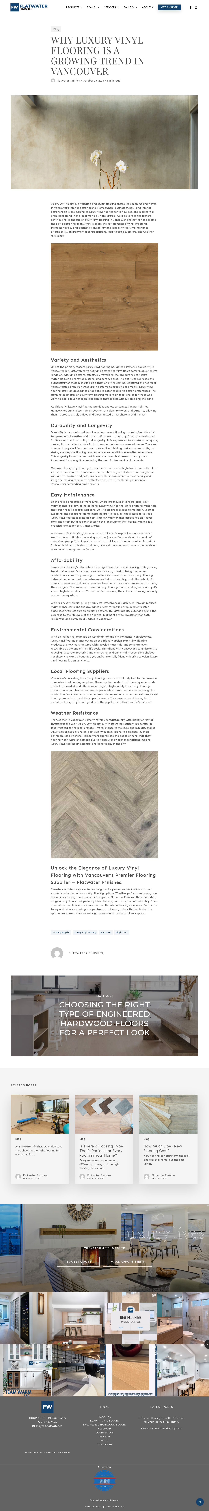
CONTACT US (104, 1444)
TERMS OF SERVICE (114, 1506)
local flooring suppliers (122, 231)
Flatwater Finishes (68, 80)
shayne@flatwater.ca (49, 1425)
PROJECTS (104, 1436)
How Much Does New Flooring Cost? (161, 1428)
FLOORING (104, 1416)
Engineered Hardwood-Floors (104, 1424)
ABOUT (104, 1440)
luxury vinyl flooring (98, 366)
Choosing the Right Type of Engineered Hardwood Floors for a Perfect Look (104, 1016)
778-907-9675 (49, 1421)
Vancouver (106, 932)
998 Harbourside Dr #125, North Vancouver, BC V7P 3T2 (47, 1452)
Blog (56, 29)
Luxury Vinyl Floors (104, 1420)
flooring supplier (61, 932)
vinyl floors (103, 509)
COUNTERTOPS (105, 1432)
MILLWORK (104, 1428)
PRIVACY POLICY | (94, 1506)
